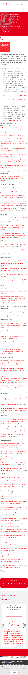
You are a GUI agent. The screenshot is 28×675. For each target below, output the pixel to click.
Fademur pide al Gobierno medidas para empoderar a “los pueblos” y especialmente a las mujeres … (13, 363)
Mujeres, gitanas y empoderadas (9, 404)
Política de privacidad (13, 664)
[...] (10, 31)
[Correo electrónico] (3, 585)
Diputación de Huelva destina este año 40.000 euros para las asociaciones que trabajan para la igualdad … (13, 220)
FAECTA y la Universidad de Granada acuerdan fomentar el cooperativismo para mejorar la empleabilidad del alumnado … (13, 203)
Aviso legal (4, 664)
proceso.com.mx (15, 504)
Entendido (14, 672)
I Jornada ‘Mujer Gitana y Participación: (14, 100)
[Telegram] (19, 583)
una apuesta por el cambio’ (11, 102)
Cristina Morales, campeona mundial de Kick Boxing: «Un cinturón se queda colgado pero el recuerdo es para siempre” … (13, 299)
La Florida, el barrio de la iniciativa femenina (13, 331)
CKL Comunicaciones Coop (13, 661)
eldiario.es (24, 531)
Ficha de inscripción (17, 108)
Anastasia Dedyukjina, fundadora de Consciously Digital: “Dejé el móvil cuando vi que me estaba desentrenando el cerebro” (13, 141)
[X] (6, 583)
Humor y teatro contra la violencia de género (13, 274)
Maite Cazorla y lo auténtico (8, 481)
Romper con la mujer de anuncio (9, 135)
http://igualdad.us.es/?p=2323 (12, 120)
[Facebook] (3, 583)
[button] (3, 625)
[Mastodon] (11, 583)
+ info (24, 667)
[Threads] (22, 583)
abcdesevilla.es (4, 265)
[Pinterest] (24, 583)
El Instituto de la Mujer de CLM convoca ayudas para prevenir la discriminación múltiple (11, 351)
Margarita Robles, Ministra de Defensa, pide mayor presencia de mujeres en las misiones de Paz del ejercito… (13, 314)
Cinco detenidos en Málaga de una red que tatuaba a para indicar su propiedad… (12, 252)
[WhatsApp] (17, 583)
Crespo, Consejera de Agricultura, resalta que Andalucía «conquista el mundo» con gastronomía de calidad (13, 190)
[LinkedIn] (14, 583)
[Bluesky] (9, 583)
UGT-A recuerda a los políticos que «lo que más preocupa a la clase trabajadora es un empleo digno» (12, 235)
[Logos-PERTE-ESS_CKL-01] (14, 656)
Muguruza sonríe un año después (10, 477)
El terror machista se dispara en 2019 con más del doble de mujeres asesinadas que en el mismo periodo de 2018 (13, 421)
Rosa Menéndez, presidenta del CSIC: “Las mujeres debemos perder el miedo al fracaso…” (12, 446)
